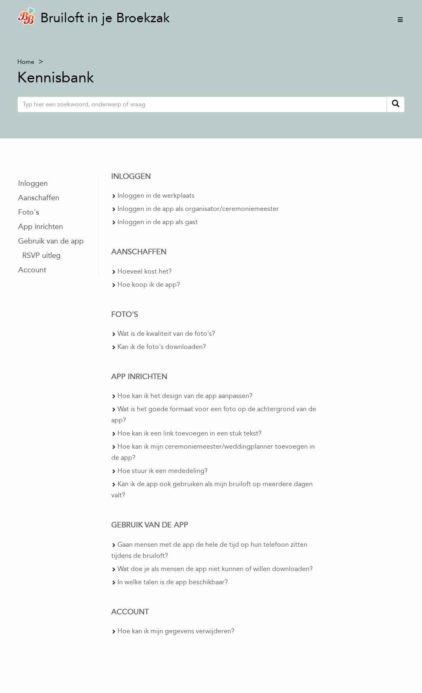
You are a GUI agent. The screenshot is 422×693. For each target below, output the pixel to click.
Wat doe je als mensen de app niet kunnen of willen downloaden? (215, 569)
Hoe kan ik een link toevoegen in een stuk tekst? (189, 433)
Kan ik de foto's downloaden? (161, 347)
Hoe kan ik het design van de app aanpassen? (185, 396)
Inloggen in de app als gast (157, 222)
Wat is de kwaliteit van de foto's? (166, 333)
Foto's (28, 212)
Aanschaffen (38, 197)
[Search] (396, 104)
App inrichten (40, 226)
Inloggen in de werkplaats (156, 195)
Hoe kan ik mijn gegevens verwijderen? (175, 631)
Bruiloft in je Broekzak (105, 18)
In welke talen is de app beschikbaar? (172, 582)
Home (25, 62)
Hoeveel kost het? (144, 271)
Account (32, 269)
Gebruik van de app (51, 241)
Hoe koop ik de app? (148, 284)
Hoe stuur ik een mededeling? (162, 471)
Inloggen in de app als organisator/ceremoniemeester (198, 209)
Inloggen (33, 183)
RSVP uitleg (41, 255)
